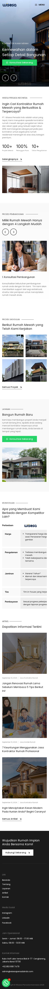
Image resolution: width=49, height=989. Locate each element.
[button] (6, 983)
